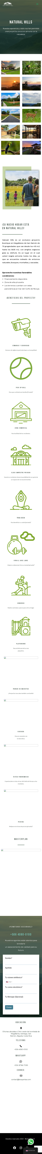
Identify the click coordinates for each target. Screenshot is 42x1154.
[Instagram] (21, 1148)
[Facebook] (15, 1148)
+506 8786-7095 (21, 1065)
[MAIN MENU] (37, 4)
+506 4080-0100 (21, 1049)
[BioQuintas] (7, 4)
